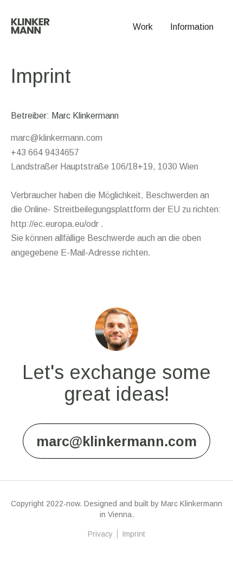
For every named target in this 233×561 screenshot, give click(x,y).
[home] (30, 23)
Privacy (100, 534)
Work (143, 26)
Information (191, 26)
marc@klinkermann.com (116, 441)
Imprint (133, 534)
